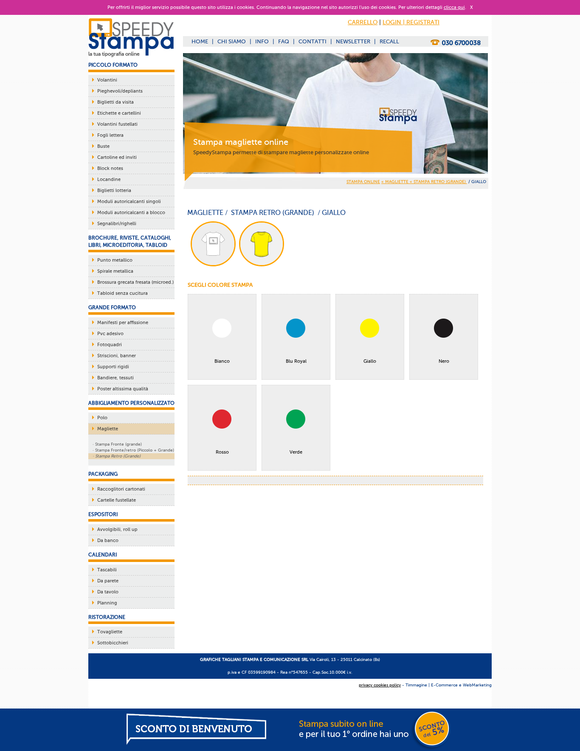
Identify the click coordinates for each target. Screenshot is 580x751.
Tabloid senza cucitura (122, 293)
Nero (444, 361)
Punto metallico (114, 260)
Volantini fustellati (117, 124)
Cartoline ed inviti (117, 157)
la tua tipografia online (114, 54)
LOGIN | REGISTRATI (411, 22)
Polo (102, 418)
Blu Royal (296, 361)
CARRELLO (362, 22)
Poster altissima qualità (122, 389)
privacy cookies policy (380, 685)
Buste (103, 146)
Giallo (369, 361)
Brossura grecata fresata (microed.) (135, 282)
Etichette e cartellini (119, 113)
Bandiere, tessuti (115, 378)
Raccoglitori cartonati (121, 489)
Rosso (222, 452)
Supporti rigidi (113, 367)
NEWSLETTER (353, 41)
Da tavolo (107, 592)
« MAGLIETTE (395, 181)
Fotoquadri (109, 344)
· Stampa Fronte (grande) (117, 444)
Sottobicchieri (112, 643)
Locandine (109, 179)
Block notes (110, 168)
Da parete (107, 581)
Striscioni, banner (116, 356)
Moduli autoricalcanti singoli (129, 201)
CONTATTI (312, 41)
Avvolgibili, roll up (117, 529)
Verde (296, 452)
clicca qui (454, 7)
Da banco (107, 540)
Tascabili (107, 570)
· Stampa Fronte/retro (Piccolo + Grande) (133, 450)
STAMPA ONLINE (363, 181)
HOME (199, 41)
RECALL (389, 41)
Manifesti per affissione (122, 322)
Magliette (107, 429)
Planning (107, 603)
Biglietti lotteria (114, 190)
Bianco (222, 361)
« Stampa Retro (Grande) (438, 181)
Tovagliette (109, 632)
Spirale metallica (115, 271)
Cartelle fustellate (116, 500)
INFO (262, 41)
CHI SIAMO (231, 41)
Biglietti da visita (115, 102)
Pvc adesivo (110, 333)
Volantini (107, 80)
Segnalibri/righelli (116, 223)
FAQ (283, 41)
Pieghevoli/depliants (120, 91)
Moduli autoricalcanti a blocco (131, 212)
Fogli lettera (110, 135)
